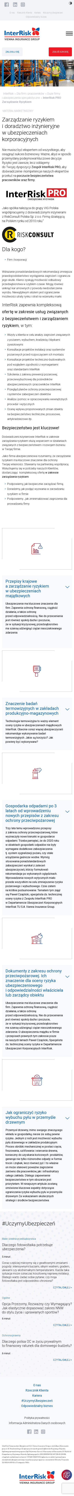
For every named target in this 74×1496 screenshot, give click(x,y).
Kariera (37, 13)
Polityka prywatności (37, 1418)
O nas (12, 13)
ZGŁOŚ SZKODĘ (60, 51)
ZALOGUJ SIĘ (12, 51)
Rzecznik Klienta (24, 13)
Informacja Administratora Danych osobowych (37, 1423)
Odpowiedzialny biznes (36, 17)
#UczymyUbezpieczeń (53, 13)
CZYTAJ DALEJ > (62, 1287)
